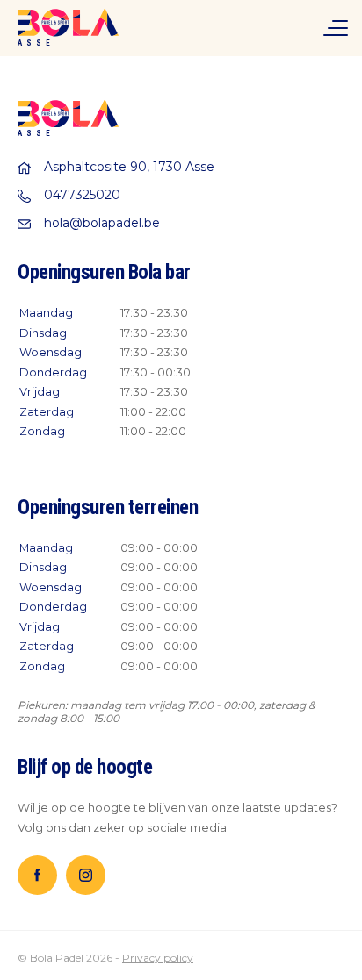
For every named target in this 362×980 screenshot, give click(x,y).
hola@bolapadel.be (102, 223)
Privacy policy (157, 957)
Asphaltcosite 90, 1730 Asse (129, 167)
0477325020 (82, 195)
